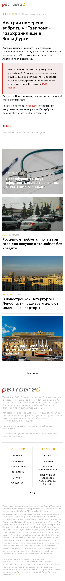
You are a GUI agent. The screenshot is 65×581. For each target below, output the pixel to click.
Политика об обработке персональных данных (47, 479)
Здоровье (11, 173)
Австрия (8, 132)
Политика (17, 455)
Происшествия (17, 466)
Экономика (8, 294)
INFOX (23, 574)
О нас (47, 455)
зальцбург (39, 132)
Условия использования (47, 468)
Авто (5, 235)
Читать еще (32, 373)
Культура (11, 340)
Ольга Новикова (38, 14)
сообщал (31, 105)
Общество (8, 14)
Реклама (47, 460)
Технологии (17, 471)
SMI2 (15, 574)
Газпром (23, 132)
